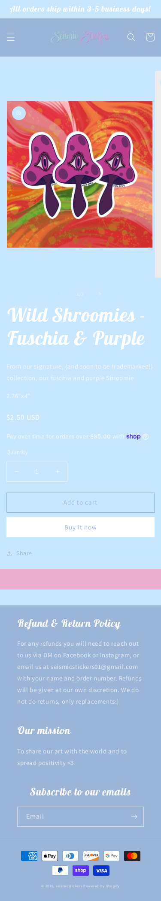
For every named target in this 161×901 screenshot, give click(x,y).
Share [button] (24, 553)
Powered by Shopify (101, 885)
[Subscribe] (134, 817)
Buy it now (80, 527)
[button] (10, 37)
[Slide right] (99, 293)
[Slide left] (61, 293)
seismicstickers (69, 885)
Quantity (17, 452)
